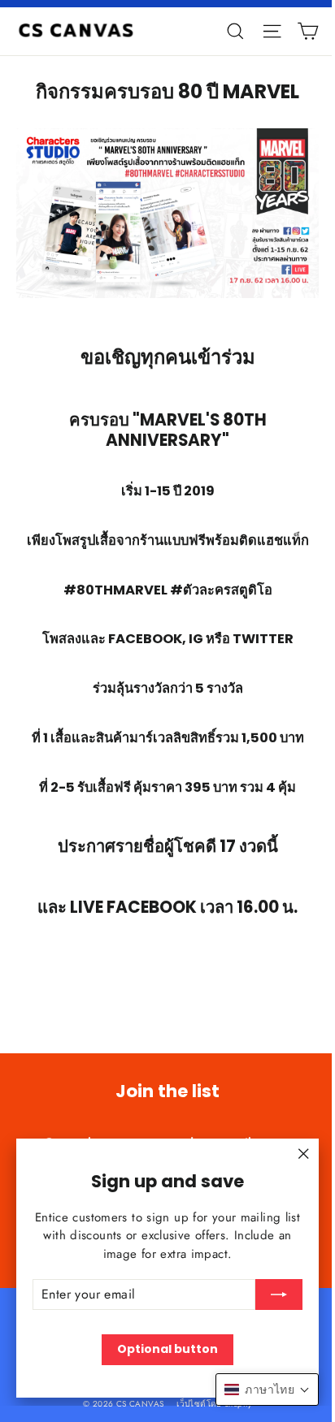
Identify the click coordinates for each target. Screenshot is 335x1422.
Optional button (167, 1349)
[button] (267, 1389)
